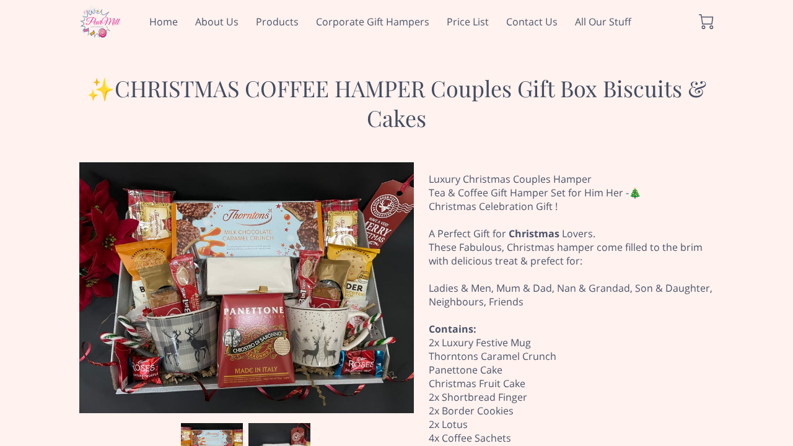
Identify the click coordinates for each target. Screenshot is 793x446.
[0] (706, 21)
